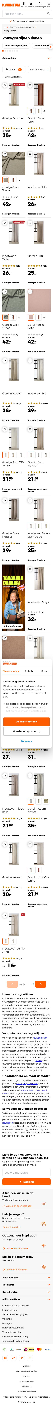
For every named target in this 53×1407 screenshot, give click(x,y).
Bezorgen (7, 1323)
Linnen (38, 1060)
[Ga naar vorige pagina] (12, 984)
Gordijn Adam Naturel (37, 810)
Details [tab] (29, 671)
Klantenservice (13, 1227)
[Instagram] (5, 1358)
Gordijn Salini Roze (36, 326)
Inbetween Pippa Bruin (13, 810)
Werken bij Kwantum (12, 1332)
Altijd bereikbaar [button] (11, 1299)
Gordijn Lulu (35, 255)
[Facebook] (30, 1358)
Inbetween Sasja (38, 602)
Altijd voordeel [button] (10, 1277)
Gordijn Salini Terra (36, 119)
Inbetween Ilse (37, 393)
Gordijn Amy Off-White (38, 879)
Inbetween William (9, 257)
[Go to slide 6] (14, 51)
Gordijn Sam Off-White (13, 463)
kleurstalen (7, 1122)
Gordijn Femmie (12, 118)
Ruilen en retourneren (16, 1269)
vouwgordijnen (40, 1037)
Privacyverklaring (26, 1381)
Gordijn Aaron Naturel (11, 535)
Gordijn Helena (11, 877)
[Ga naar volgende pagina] (40, 984)
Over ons (26, 1366)
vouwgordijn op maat (27, 1083)
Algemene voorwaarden (26, 1371)
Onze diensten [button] (10, 1292)
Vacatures (26, 1386)
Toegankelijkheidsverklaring (15, 1341)
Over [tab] (44, 671)
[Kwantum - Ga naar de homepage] (11, 5)
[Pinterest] (22, 1358)
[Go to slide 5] (12, 51)
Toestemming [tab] (11, 671)
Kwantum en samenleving (15, 1336)
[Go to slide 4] (10, 51)
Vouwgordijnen (10, 31)
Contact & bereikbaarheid (15, 1305)
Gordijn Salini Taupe (10, 188)
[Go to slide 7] (17, 51)
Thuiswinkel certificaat (26, 1392)
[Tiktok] (13, 1358)
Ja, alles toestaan (26, 721)
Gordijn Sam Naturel (35, 463)
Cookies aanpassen (25, 731)
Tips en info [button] (8, 1284)
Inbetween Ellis (37, 187)
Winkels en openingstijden (18, 1206)
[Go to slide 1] (3, 51)
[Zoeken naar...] (48, 13)
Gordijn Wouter (12, 393)
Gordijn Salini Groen (10, 326)
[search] (27, 13)
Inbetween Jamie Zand (13, 950)
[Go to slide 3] (7, 51)
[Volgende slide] (50, 47)
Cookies (26, 1376)
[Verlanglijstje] (4, 85)
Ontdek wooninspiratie (17, 1248)
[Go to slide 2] (5, 51)
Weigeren (26, 741)
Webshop (7, 1319)
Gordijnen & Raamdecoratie (22, 27)
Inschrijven (28, 1182)
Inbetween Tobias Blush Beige (39, 535)
